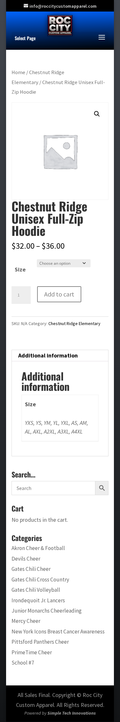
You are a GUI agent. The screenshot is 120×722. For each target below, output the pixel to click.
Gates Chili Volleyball (36, 589)
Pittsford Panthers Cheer (40, 641)
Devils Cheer (26, 558)
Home (18, 72)
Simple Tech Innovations (71, 713)
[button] (97, 114)
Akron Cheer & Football (38, 548)
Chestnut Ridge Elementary (74, 323)
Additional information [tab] (48, 355)
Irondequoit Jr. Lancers (38, 600)
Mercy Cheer (26, 620)
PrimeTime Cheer (32, 652)
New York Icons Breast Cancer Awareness (58, 631)
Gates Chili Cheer (31, 568)
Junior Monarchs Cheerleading (47, 610)
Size (20, 269)
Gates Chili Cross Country (40, 579)
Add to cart (59, 294)
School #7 (23, 662)
